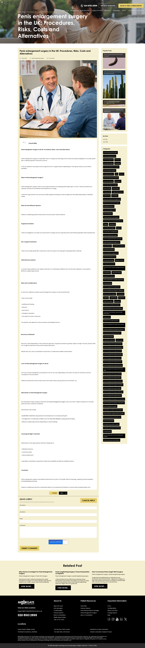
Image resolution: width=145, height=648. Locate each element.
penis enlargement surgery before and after (113, 369)
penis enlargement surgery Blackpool (113, 347)
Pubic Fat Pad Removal (109, 210)
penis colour (119, 340)
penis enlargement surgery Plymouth (113, 365)
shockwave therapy (109, 260)
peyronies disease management (112, 199)
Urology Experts (112, 613)
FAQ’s (109, 606)
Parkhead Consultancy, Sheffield (27, 632)
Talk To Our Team (59, 619)
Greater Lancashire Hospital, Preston (101, 632)
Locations (131, 10)
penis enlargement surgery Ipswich (112, 351)
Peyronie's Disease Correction (111, 167)
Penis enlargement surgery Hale (112, 287)
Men (116, 174)
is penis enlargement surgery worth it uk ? (114, 329)
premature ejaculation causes (111, 424)
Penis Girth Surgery (108, 163)
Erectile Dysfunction (108, 174)
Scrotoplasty (120, 294)
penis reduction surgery (109, 170)
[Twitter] (125, 619)
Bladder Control (119, 260)
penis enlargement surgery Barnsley (113, 343)
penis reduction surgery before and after (114, 413)
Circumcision (116, 188)
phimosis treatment (108, 420)
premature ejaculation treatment (112, 428)
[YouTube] (117, 619)
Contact (139, 10)
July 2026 (105, 139)
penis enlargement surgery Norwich (112, 361)
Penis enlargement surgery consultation (113, 290)
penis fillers (115, 195)
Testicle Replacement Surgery (111, 217)
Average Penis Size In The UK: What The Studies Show (113, 110)
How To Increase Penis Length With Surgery (107, 572)
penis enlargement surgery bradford (113, 381)
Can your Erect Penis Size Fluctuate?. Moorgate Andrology (113, 72)
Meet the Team (58, 606)
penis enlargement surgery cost (112, 242)
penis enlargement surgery (57, 402)
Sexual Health (107, 188)
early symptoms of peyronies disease (113, 221)
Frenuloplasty (107, 192)
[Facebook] (109, 619)
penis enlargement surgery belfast (112, 374)
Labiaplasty (112, 224)
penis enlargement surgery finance (112, 395)
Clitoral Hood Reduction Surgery (111, 203)
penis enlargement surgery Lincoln (112, 358)
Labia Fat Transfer (116, 272)
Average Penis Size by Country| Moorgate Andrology (111, 102)
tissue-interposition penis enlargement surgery (113, 435)
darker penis (107, 317)
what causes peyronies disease (111, 440)
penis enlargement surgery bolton (112, 377)
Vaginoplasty (113, 297)
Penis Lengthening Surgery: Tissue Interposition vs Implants (72, 572)
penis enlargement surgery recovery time (114, 399)
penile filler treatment (28, 416)
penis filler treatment (109, 249)
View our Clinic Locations (26, 608)
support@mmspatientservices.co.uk (30, 611)
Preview (54, 493)
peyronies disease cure (109, 256)
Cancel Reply (88, 500)
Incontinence (107, 272)
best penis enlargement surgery (112, 305)
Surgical (119, 228)
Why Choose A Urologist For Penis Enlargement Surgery (35, 572)
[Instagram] (113, 619)
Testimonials (116, 10)
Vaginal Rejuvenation (117, 192)
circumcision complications (110, 231)
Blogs (124, 10)
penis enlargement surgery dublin (112, 388)
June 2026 (105, 142)
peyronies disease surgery (110, 185)
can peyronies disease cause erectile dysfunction (113, 312)
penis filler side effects (118, 246)
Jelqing (105, 224)
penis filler (117, 163)
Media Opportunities (60, 617)
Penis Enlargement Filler (109, 156)
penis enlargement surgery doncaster (113, 384)
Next (62, 493)
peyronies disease (108, 181)
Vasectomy (121, 297)
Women (122, 174)
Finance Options (96, 10)
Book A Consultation (60, 615)
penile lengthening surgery (110, 235)
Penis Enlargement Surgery (38, 58)
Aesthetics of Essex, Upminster (99, 629)
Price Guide (107, 10)
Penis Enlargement (108, 159)
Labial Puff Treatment (109, 276)
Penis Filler (84, 606)
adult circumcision (108, 301)
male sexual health (108, 336)
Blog (109, 615)
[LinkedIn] (121, 619)
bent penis (117, 301)
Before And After (84, 10)
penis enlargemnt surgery (110, 406)
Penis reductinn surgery (109, 294)
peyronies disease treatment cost (112, 417)
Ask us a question (108, 6)
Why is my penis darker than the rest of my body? (113, 55)
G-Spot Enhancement (109, 264)
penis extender (107, 246)
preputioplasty (107, 431)
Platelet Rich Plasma (109, 206)
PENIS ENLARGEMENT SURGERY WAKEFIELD (113, 279)
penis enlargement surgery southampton (114, 402)
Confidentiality (58, 610)
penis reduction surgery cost (111, 253)
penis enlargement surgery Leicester (113, 354)
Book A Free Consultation (131, 6)
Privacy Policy (93, 645)
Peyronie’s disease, (55, 419)
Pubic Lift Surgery (108, 213)
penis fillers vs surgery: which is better (113, 410)
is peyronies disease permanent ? (112, 333)
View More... (26, 586)
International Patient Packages (90, 610)
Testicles (106, 297)
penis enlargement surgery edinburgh (113, 392)
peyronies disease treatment (111, 177)
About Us (64, 10)
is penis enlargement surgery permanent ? (114, 325)
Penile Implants (107, 283)
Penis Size (117, 159)
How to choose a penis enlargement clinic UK (114, 268)
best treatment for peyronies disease (113, 308)
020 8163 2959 (90, 5)
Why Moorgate (58, 608)
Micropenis (118, 181)
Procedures (73, 10)
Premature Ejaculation (109, 228)
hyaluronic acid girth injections (111, 320)
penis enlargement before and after (113, 238)
